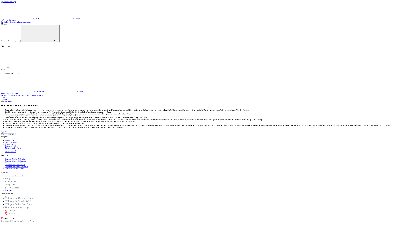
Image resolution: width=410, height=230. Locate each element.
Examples (79, 91)
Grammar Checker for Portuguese (16, 167)
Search (56, 41)
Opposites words (10, 146)
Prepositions (9, 144)
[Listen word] (17, 66)
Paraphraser (9, 190)
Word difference (10, 152)
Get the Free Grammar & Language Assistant (16, 22)
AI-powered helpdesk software (15, 176)
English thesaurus (11, 140)
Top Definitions (38, 91)
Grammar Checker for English (15, 159)
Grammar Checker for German (15, 163)
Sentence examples (11, 150)
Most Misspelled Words (13, 148)
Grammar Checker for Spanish (15, 161)
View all (4, 131)
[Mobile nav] (2, 20)
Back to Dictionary (9, 20)
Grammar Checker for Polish (15, 169)
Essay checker (12, 187)
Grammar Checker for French (15, 165)
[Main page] (8, 2)
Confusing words (11, 142)
